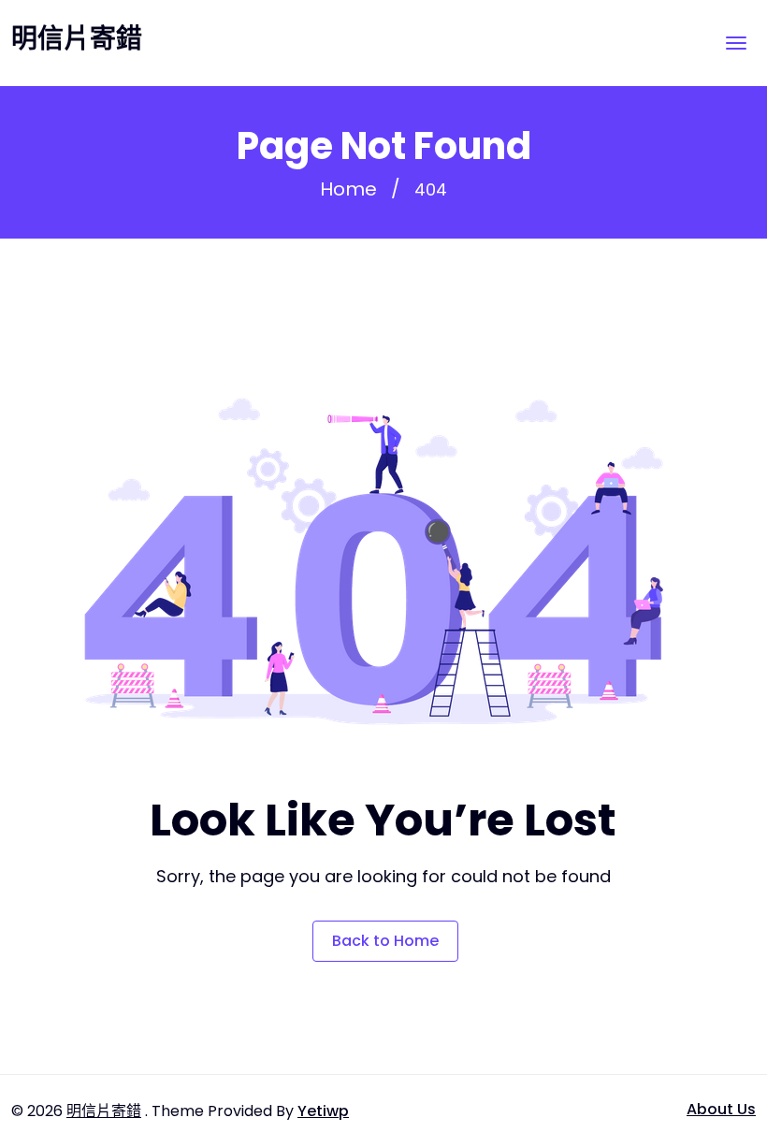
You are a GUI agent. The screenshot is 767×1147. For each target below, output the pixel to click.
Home (348, 189)
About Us (721, 1109)
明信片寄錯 (76, 39)
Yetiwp (323, 1111)
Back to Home (385, 940)
